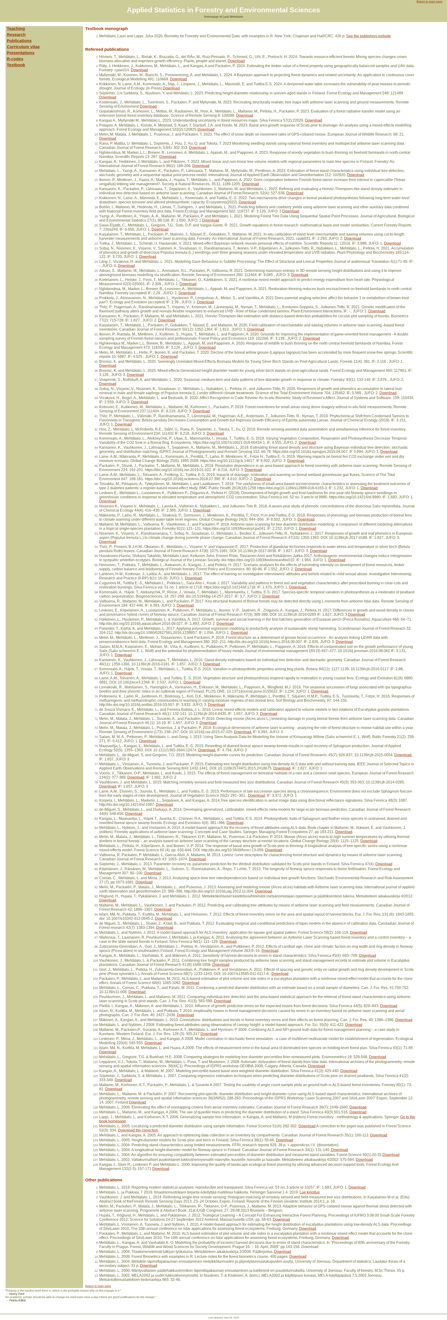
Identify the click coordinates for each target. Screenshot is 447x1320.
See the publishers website (368, 36)
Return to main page (429, 1)
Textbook (16, 65)
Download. (298, 587)
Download (236, 61)
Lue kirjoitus (310, 1192)
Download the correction (138, 1130)
